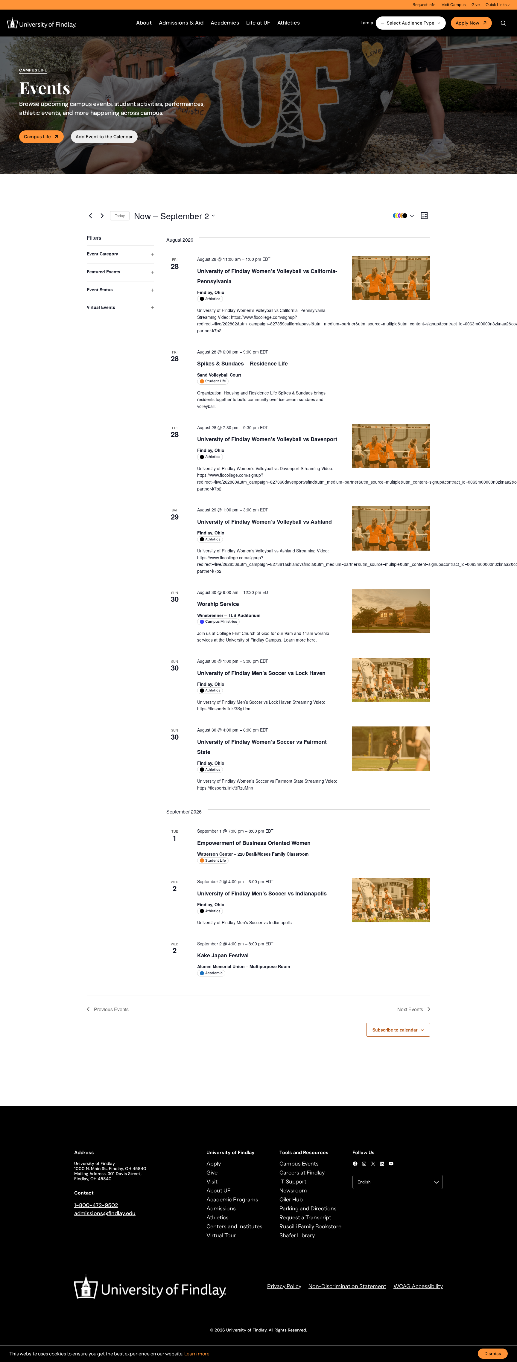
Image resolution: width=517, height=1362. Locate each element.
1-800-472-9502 (96, 1205)
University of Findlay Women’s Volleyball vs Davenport (267, 439)
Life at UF (258, 22)
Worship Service (218, 604)
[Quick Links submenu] (508, 5)
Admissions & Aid (181, 22)
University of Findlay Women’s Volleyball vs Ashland (264, 521)
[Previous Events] (90, 215)
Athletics (288, 22)
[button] (402, 216)
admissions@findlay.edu (105, 1213)
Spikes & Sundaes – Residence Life (242, 363)
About (144, 22)
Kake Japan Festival (223, 955)
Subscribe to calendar (394, 1030)
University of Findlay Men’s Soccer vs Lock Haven (261, 673)
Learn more (196, 1354)
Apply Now (467, 23)
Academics (225, 22)
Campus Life (37, 137)
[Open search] (503, 23)
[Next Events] (102, 215)
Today (120, 215)
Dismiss (492, 1354)
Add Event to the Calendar (104, 137)
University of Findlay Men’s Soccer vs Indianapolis (262, 893)
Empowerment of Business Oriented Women (254, 843)
